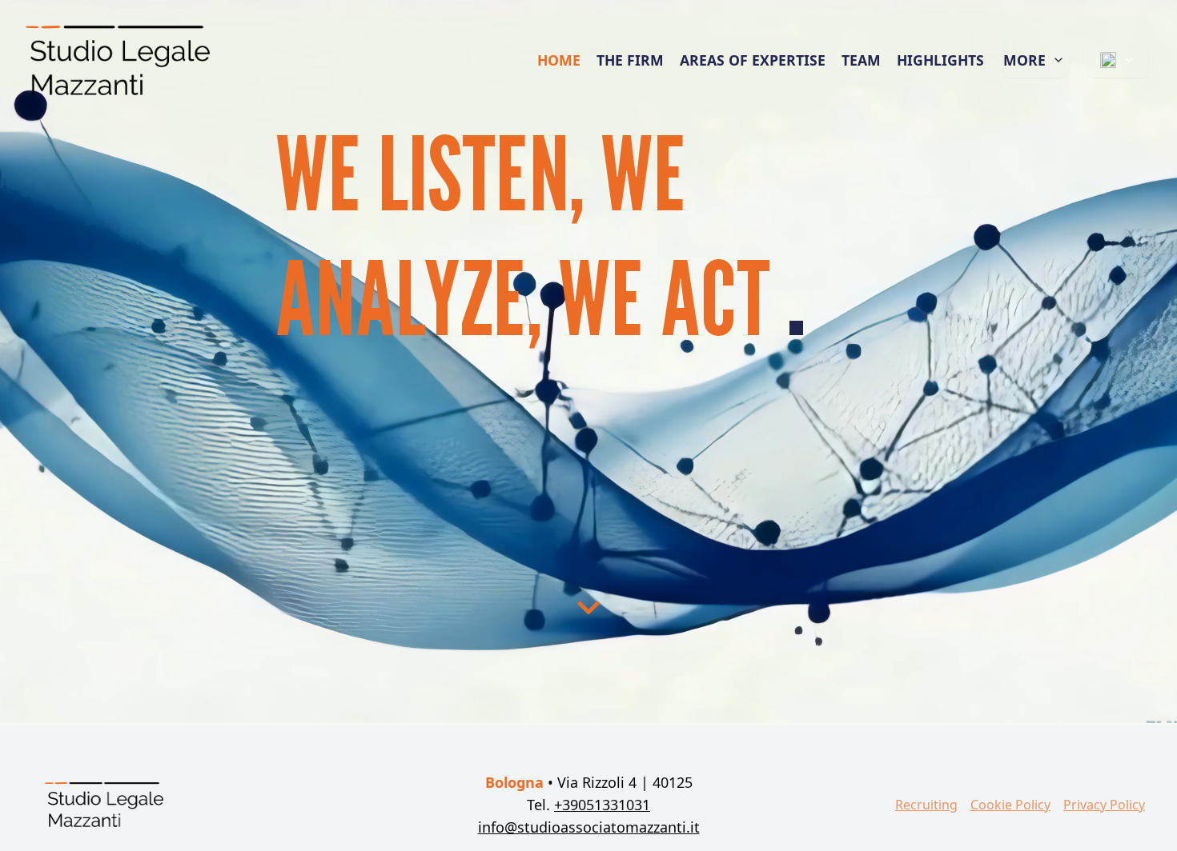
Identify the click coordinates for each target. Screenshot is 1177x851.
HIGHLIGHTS (940, 60)
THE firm (630, 60)
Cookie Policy (1010, 804)
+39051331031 (602, 804)
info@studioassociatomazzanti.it (589, 827)
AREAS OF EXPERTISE (753, 60)
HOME (558, 60)
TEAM (861, 60)
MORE (1024, 60)
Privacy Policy (1104, 804)
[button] (588, 608)
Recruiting (926, 804)
